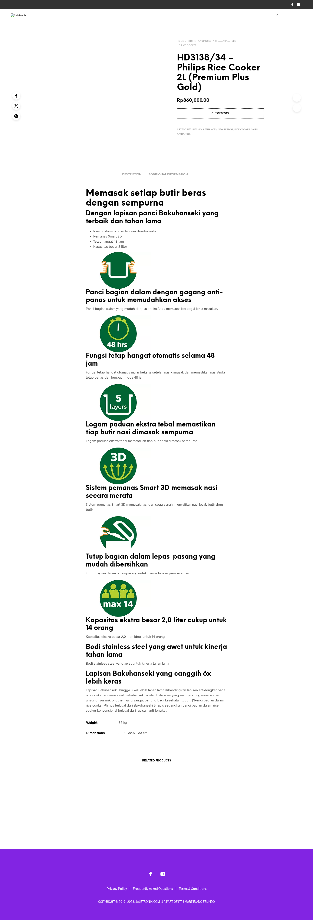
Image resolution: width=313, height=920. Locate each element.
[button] (275, 15)
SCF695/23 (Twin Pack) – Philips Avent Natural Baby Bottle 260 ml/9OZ (72, 827)
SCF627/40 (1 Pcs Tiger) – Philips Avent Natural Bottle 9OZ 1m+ (183, 827)
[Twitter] (16, 106)
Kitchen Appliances (199, 41)
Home (180, 41)
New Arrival (225, 129)
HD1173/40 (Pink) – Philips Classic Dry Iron (237, 827)
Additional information (168, 174)
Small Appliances (225, 41)
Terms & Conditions (193, 888)
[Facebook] (16, 96)
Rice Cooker (188, 45)
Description (131, 174)
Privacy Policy (117, 888)
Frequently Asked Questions (153, 888)
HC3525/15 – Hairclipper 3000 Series (127, 824)
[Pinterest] (16, 116)
